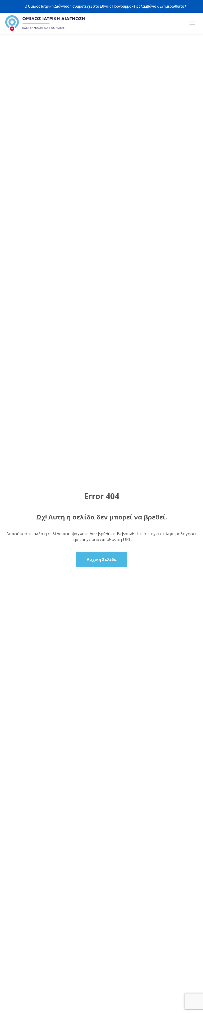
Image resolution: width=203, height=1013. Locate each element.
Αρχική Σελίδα (102, 559)
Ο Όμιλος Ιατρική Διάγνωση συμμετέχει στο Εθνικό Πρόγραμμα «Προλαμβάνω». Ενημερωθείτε (105, 6)
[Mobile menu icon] (192, 23)
